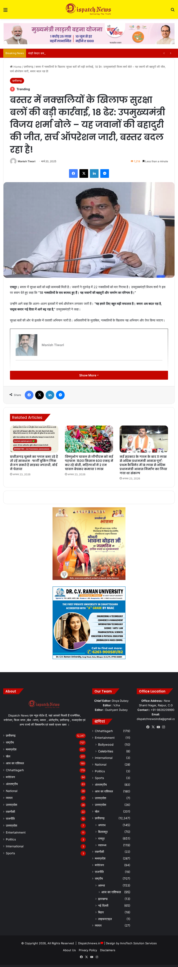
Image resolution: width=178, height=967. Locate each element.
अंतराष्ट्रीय (12, 784)
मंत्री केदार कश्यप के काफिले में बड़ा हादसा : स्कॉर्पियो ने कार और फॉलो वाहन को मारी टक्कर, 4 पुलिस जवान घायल (87, 53)
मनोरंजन (10, 777)
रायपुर (101, 838)
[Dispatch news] (89, 9)
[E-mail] (18, 367)
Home (17, 66)
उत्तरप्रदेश (11, 804)
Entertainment (16, 832)
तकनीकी (10, 811)
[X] (153, 727)
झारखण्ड (103, 899)
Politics (11, 839)
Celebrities (105, 751)
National (11, 791)
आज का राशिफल (15, 763)
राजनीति (10, 818)
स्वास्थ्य (102, 845)
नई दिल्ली (103, 905)
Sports (10, 853)
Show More (88, 375)
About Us (69, 950)
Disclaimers (107, 950)
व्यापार (9, 798)
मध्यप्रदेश (11, 749)
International (14, 846)
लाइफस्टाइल (105, 919)
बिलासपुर (103, 832)
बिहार (101, 912)
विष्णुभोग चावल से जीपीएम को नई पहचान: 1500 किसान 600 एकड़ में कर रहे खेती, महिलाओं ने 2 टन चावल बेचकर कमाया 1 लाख (89, 463)
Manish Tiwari (26, 161)
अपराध (101, 825)
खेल (8, 756)
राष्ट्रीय (10, 742)
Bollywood (106, 744)
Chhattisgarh (15, 770)
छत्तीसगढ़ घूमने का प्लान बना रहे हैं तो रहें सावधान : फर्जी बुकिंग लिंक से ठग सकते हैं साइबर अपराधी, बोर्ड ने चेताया (34, 463)
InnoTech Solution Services (138, 943)
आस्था (101, 885)
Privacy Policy (88, 950)
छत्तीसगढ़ (28, 66)
